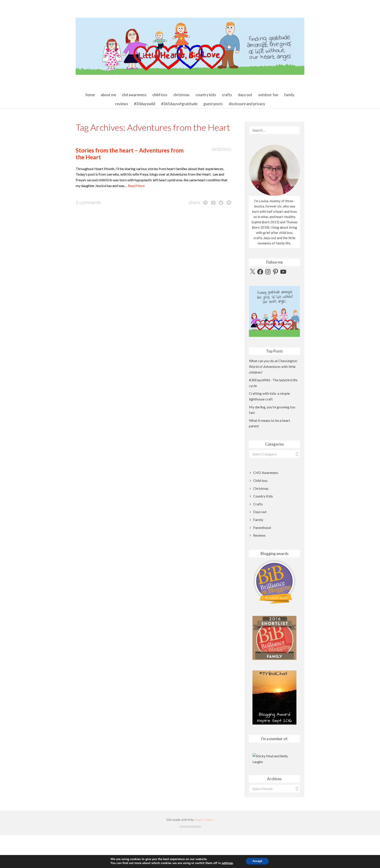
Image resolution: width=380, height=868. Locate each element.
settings (227, 863)
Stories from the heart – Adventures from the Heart (130, 154)
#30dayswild (144, 103)
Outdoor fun (268, 94)
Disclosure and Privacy (247, 103)
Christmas (181, 94)
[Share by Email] (229, 202)
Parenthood (262, 527)
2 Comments (88, 202)
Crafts (227, 94)
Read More (136, 186)
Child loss (159, 94)
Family (289, 94)
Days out (245, 94)
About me (108, 94)
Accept (257, 861)
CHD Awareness (134, 94)
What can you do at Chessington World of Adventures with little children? (273, 366)
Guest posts (213, 103)
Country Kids (205, 94)
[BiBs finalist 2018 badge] (274, 582)
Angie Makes (204, 820)
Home (90, 94)
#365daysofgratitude (179, 103)
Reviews (121, 103)
